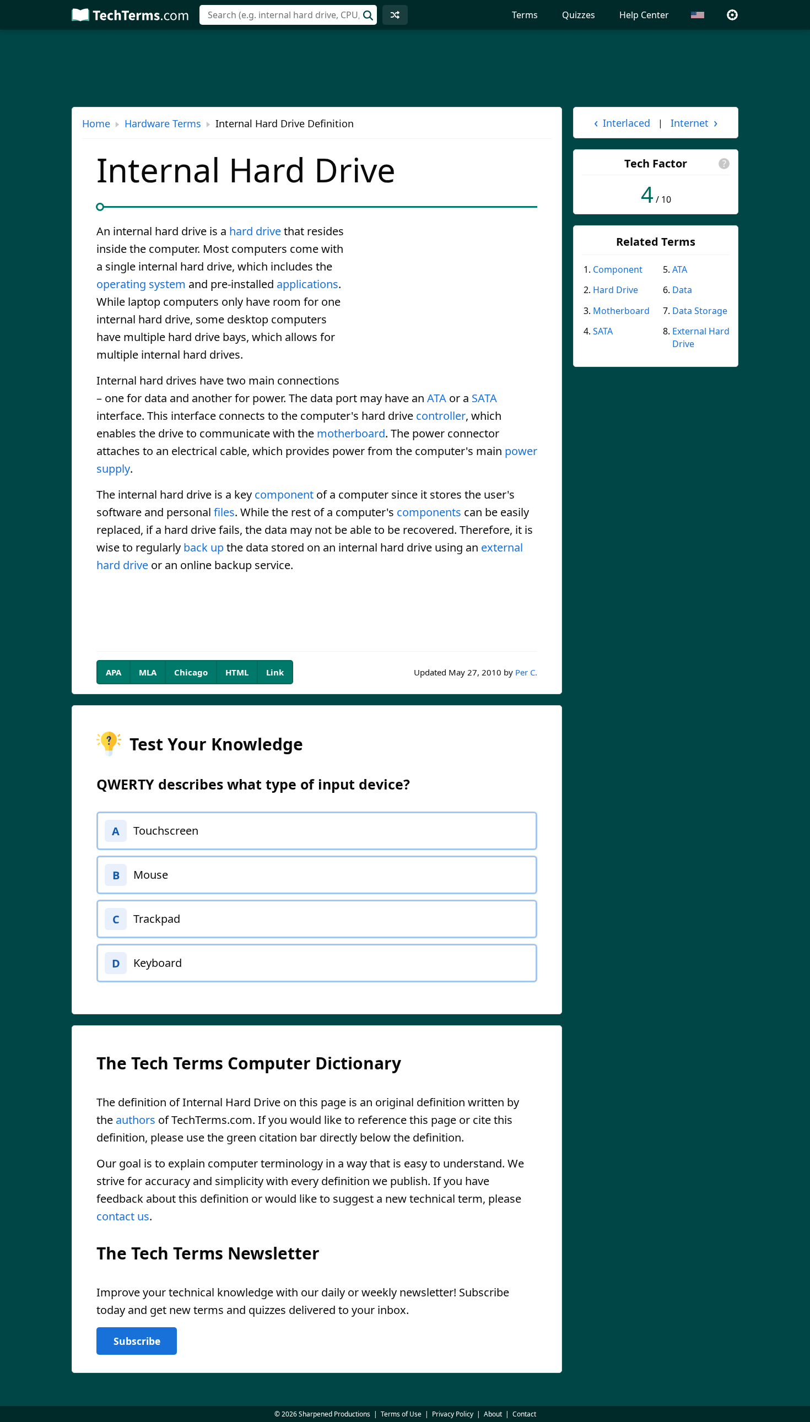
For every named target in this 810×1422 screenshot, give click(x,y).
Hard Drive (615, 290)
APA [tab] (113, 672)
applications (307, 284)
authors (135, 1119)
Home (96, 123)
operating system (141, 284)
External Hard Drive (701, 337)
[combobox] (288, 15)
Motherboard (621, 311)
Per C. (526, 672)
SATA (484, 398)
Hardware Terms (163, 123)
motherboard (351, 433)
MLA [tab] (147, 672)
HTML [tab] (237, 672)
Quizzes (578, 15)
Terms (525, 15)
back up (203, 547)
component (284, 494)
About (493, 1414)
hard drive (255, 231)
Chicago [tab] (191, 672)
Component (617, 269)
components (429, 512)
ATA (436, 398)
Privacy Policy (452, 1414)
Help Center (644, 15)
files (224, 512)
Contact (524, 1414)
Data (682, 290)
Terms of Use (401, 1414)
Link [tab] (275, 672)
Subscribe (137, 1341)
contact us (122, 1216)
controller (441, 415)
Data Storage (699, 311)
